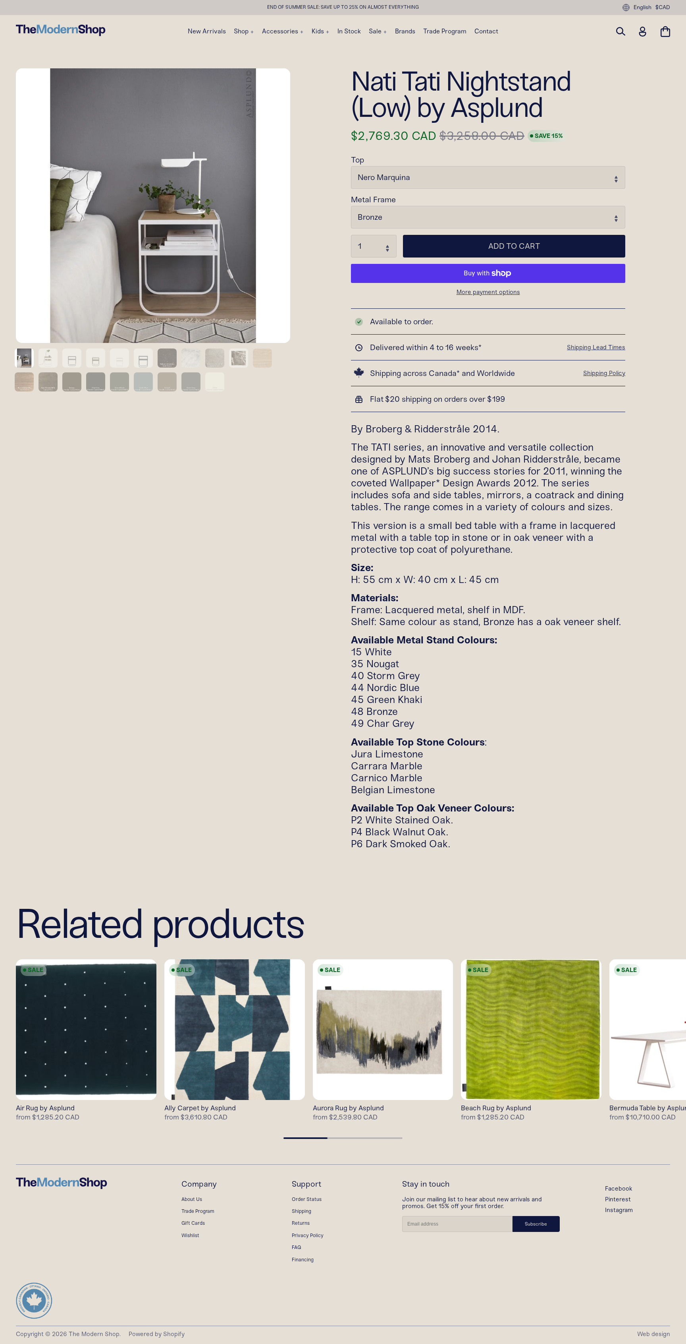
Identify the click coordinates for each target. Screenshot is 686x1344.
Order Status (307, 1199)
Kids (319, 31)
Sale (376, 31)
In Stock (349, 31)
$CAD (662, 7)
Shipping (301, 1211)
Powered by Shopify (157, 1334)
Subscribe (536, 1224)
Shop (242, 31)
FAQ (296, 1247)
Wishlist (190, 1235)
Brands (405, 31)
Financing (303, 1260)
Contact (486, 31)
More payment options (488, 292)
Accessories (281, 31)
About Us (191, 1199)
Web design (653, 1334)
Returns (301, 1223)
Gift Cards (193, 1223)
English (642, 7)
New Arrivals (207, 31)
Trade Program (444, 31)
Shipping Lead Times (596, 347)
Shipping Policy (604, 373)
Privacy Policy (308, 1235)
